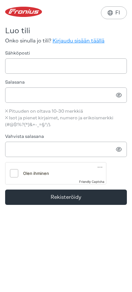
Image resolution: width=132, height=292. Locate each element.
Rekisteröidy (66, 197)
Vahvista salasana (24, 136)
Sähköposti (17, 53)
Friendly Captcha (91, 181)
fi (114, 13)
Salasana (15, 82)
